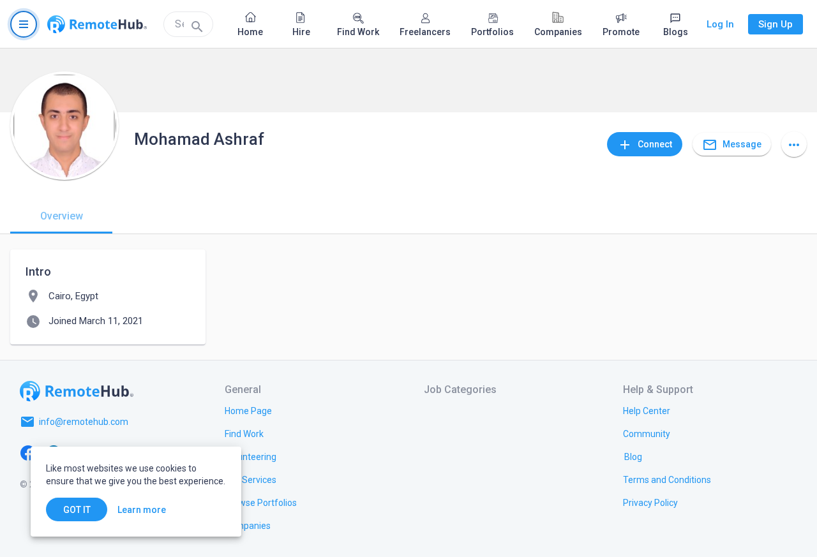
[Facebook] (28, 452)
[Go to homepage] (97, 24)
